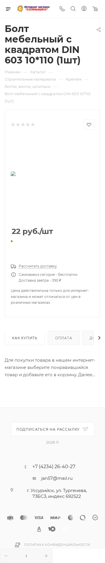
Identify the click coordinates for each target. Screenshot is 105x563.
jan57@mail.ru (57, 478)
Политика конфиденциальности (57, 545)
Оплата (63, 338)
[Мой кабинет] (84, 9)
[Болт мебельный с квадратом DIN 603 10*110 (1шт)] (52, 178)
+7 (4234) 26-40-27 (53, 466)
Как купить (25, 338)
